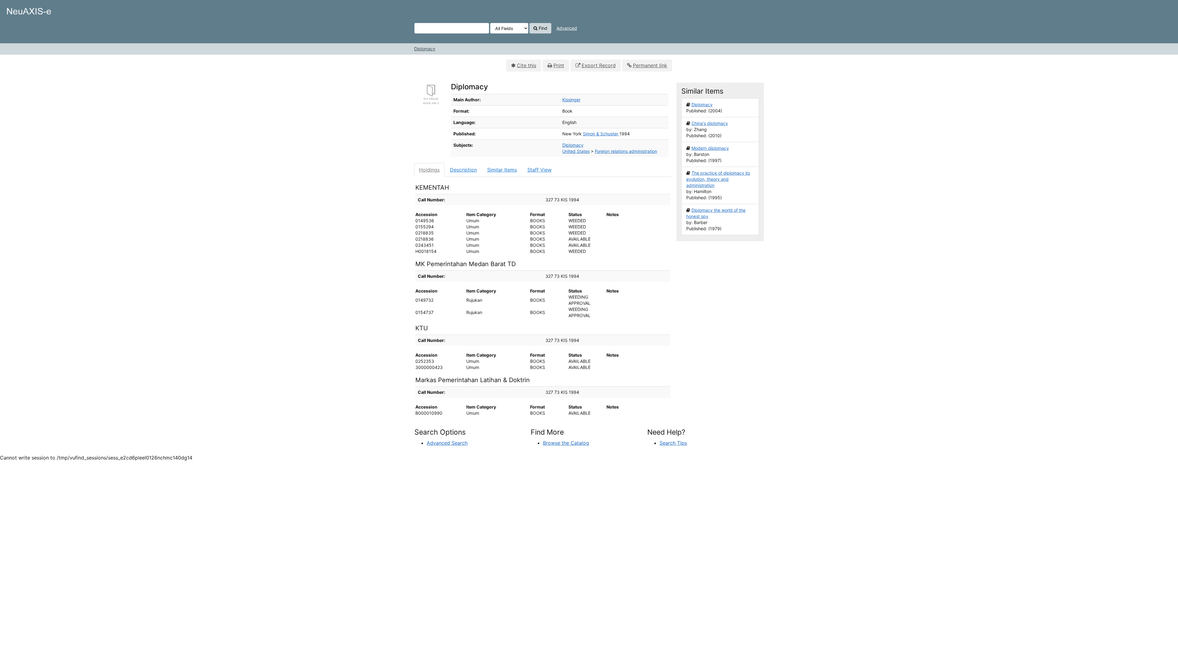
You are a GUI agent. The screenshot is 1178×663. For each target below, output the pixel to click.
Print (558, 65)
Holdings (429, 170)
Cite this (526, 65)
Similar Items (502, 170)
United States (576, 151)
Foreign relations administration (626, 151)
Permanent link (650, 65)
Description (463, 170)
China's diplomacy (709, 123)
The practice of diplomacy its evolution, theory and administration (718, 179)
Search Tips (673, 443)
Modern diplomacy (710, 148)
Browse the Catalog (566, 443)
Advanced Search (447, 443)
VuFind (20, 9)
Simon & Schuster (601, 133)
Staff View (539, 170)
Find (542, 28)
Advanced (566, 28)
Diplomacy (424, 48)
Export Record (599, 65)
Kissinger (571, 99)
